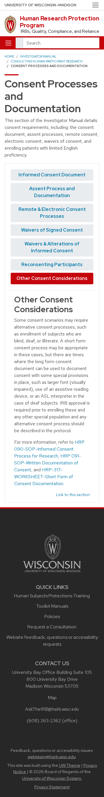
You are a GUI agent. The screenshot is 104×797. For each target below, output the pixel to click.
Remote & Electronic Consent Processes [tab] (52, 212)
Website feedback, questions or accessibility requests (52, 640)
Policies (52, 616)
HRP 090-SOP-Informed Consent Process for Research (49, 449)
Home (9, 56)
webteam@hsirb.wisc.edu (52, 757)
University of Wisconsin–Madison (40, 5)
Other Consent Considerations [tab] (52, 278)
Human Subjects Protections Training (52, 596)
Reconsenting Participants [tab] (52, 265)
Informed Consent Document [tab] (52, 175)
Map (52, 698)
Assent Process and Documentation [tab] (52, 192)
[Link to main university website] (52, 553)
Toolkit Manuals (52, 606)
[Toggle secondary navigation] (95, 5)
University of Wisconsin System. (52, 778)
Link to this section (73, 494)
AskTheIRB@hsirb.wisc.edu (52, 709)
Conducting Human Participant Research (47, 61)
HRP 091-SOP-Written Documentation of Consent (47, 463)
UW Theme (69, 765)
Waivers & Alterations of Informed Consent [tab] (52, 247)
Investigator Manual (38, 56)
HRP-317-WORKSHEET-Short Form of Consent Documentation (43, 477)
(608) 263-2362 (44, 721)
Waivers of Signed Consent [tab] (52, 230)
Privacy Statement (52, 787)
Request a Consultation (52, 627)
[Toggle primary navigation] (8, 42)
